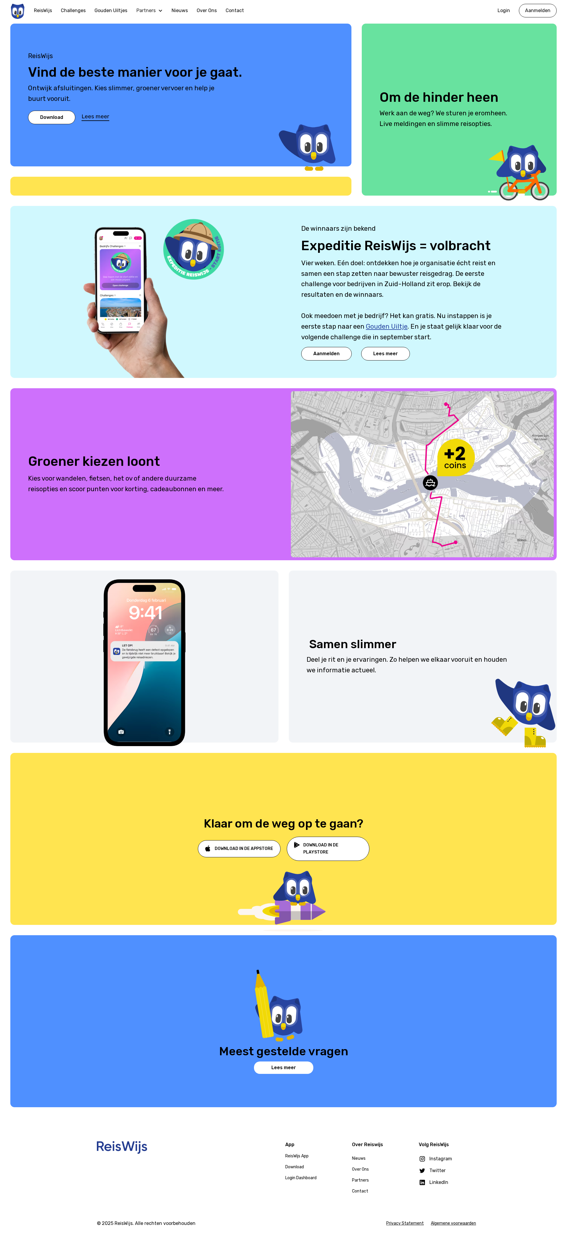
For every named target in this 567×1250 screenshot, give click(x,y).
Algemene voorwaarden (453, 1223)
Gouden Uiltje (387, 326)
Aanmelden (537, 10)
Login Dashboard (301, 1177)
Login (504, 10)
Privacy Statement (405, 1223)
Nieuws (180, 10)
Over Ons (207, 10)
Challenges (73, 10)
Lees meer (95, 117)
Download (51, 117)
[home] (17, 10)
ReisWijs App (297, 1156)
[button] (149, 10)
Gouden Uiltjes (110, 10)
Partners (360, 1180)
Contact (235, 10)
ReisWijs (43, 10)
